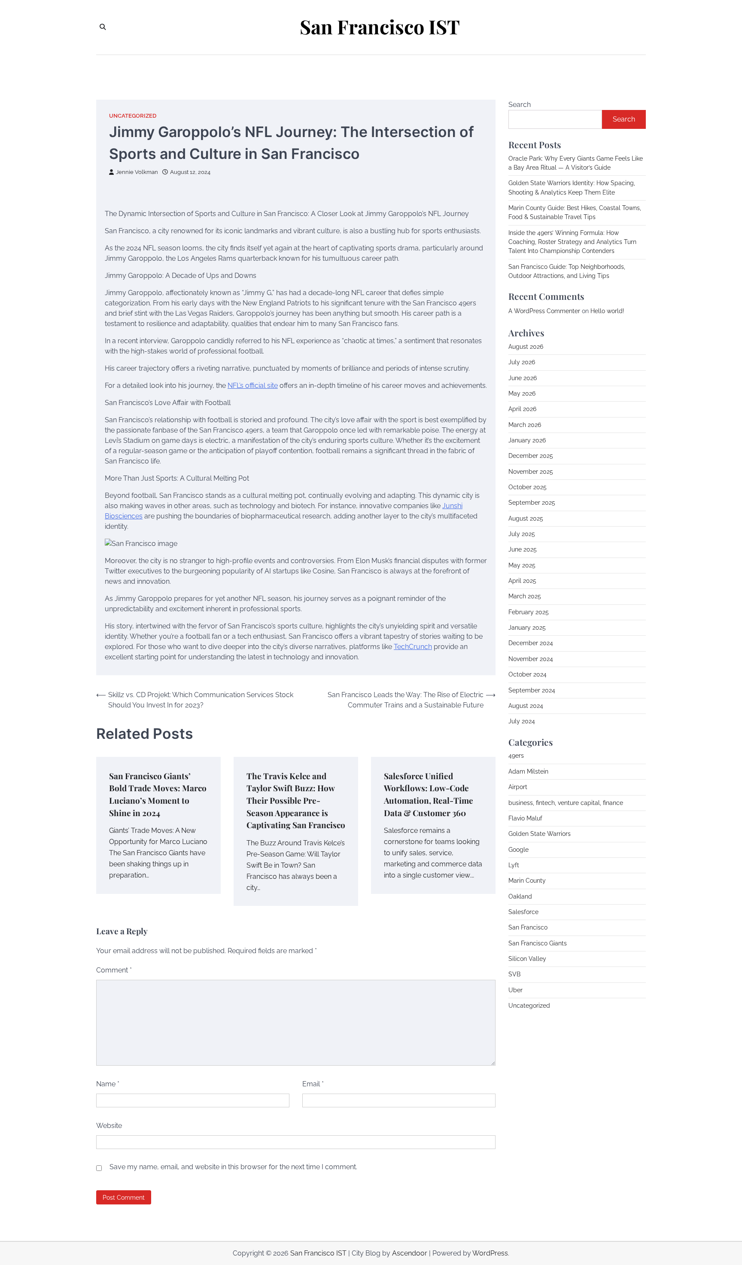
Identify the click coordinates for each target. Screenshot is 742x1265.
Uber (515, 990)
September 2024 (531, 690)
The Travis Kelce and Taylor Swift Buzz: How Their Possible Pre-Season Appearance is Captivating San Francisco (295, 800)
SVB (514, 974)
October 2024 (527, 674)
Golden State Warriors (539, 833)
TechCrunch (413, 647)
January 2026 (527, 440)
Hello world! (607, 311)
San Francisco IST (380, 26)
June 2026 (522, 378)
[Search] (102, 27)
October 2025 (527, 487)
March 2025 (524, 596)
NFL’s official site (253, 385)
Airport (517, 786)
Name (107, 1084)
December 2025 (530, 456)
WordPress (490, 1253)
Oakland (520, 896)
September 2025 (531, 503)
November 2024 (530, 658)
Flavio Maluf (525, 818)
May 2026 (521, 393)
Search (519, 105)
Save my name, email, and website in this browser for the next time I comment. (233, 1167)
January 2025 (527, 627)
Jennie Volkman (137, 172)
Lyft (513, 865)
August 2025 (525, 518)
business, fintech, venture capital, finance (565, 802)
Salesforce (523, 911)
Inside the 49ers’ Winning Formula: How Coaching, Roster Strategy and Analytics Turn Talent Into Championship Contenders (572, 242)
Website (109, 1126)
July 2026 (521, 362)
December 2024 (530, 643)
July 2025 (521, 533)
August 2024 (525, 705)
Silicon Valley (527, 958)
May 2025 (521, 565)
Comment (114, 970)
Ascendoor (409, 1253)
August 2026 (525, 346)
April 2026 (522, 409)
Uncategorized (132, 116)
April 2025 (522, 580)
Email (313, 1084)
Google (518, 849)
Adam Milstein (528, 771)
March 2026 (524, 424)
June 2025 (522, 549)
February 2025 (528, 612)
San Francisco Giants (537, 943)
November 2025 (530, 471)
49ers (516, 756)
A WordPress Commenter (544, 311)
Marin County (527, 880)
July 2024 (521, 721)
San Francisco (527, 927)
